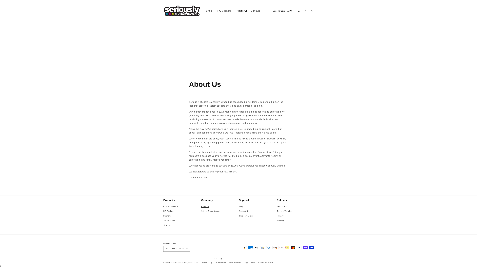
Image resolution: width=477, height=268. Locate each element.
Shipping (280, 220)
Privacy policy (220, 263)
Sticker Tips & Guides (211, 211)
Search (166, 225)
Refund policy (207, 263)
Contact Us (244, 211)
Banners (167, 216)
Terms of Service (284, 211)
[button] (210, 11)
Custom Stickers (170, 206)
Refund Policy (283, 206)
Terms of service (234, 263)
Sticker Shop (169, 220)
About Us (205, 206)
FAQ (241, 206)
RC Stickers (168, 211)
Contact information (265, 263)
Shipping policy (250, 263)
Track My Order (246, 216)
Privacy (280, 216)
